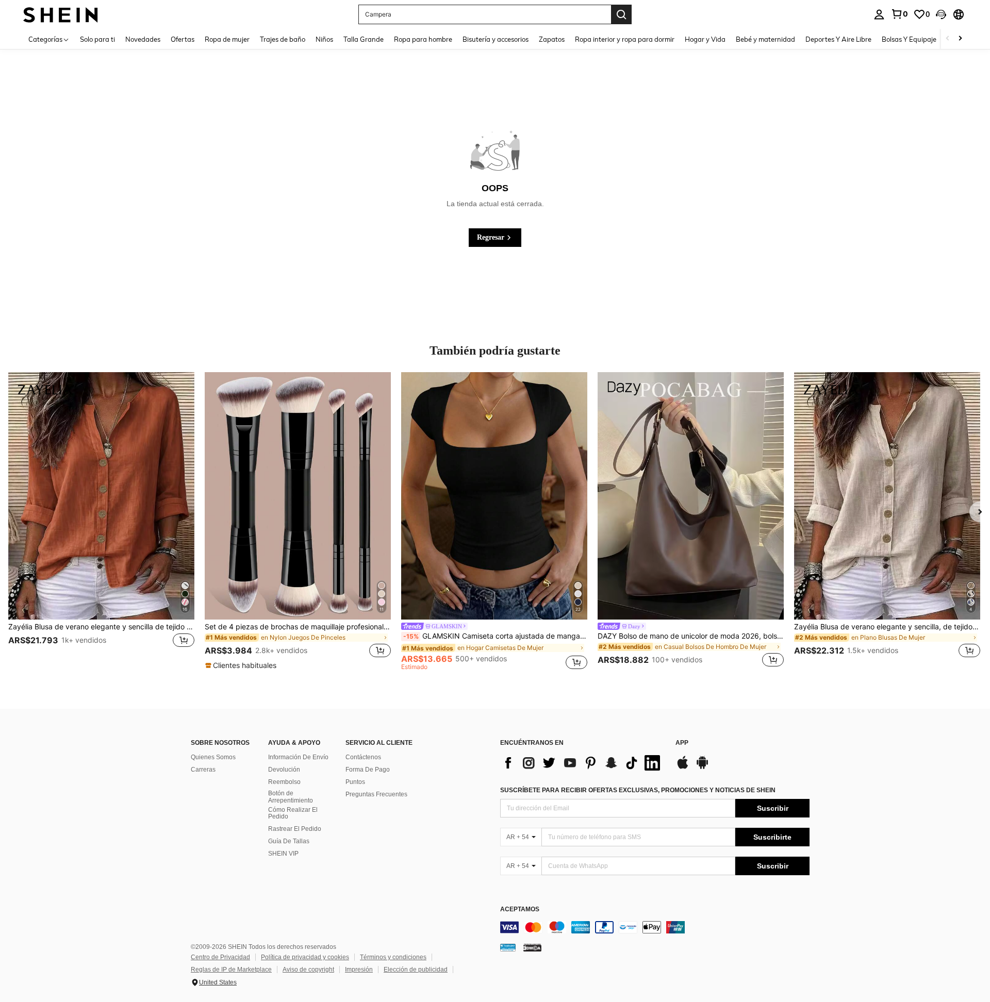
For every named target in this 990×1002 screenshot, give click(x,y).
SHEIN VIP (283, 853)
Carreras (203, 769)
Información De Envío (298, 757)
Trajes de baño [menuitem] (282, 39)
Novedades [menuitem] (142, 39)
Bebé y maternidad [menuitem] (765, 39)
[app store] (682, 767)
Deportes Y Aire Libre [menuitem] (838, 39)
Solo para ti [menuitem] (97, 39)
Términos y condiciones (393, 957)
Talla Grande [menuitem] (363, 39)
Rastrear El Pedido (294, 828)
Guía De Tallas (288, 841)
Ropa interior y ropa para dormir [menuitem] (624, 39)
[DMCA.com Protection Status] (532, 947)
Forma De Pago (367, 769)
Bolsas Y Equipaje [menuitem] (909, 39)
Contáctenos (363, 757)
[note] (242, 665)
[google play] (702, 767)
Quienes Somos (213, 757)
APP (681, 743)
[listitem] (101, 521)
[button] (941, 14)
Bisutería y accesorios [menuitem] (496, 39)
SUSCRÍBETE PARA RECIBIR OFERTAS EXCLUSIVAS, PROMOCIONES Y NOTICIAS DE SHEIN (638, 790)
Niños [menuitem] (324, 39)
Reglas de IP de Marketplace (231, 969)
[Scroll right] (960, 39)
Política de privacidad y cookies (305, 957)
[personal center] (879, 14)
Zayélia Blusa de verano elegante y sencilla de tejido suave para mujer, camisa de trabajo (101, 627)
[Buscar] (621, 14)
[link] (899, 14)
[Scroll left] (947, 39)
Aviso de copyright (308, 969)
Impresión (359, 969)
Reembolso (284, 782)
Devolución (284, 769)
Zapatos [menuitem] (552, 39)
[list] (582, 763)
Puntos (355, 782)
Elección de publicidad (416, 969)
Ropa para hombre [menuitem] (423, 39)
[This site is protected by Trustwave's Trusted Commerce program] (508, 947)
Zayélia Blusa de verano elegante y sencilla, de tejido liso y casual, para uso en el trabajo (887, 627)
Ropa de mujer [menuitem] (227, 39)
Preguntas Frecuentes (376, 794)
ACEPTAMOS (519, 909)
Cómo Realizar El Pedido (293, 813)
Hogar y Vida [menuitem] (705, 39)
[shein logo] (60, 14)
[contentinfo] (655, 927)
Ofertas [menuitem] (182, 39)
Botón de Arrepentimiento (290, 797)
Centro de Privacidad (220, 957)
